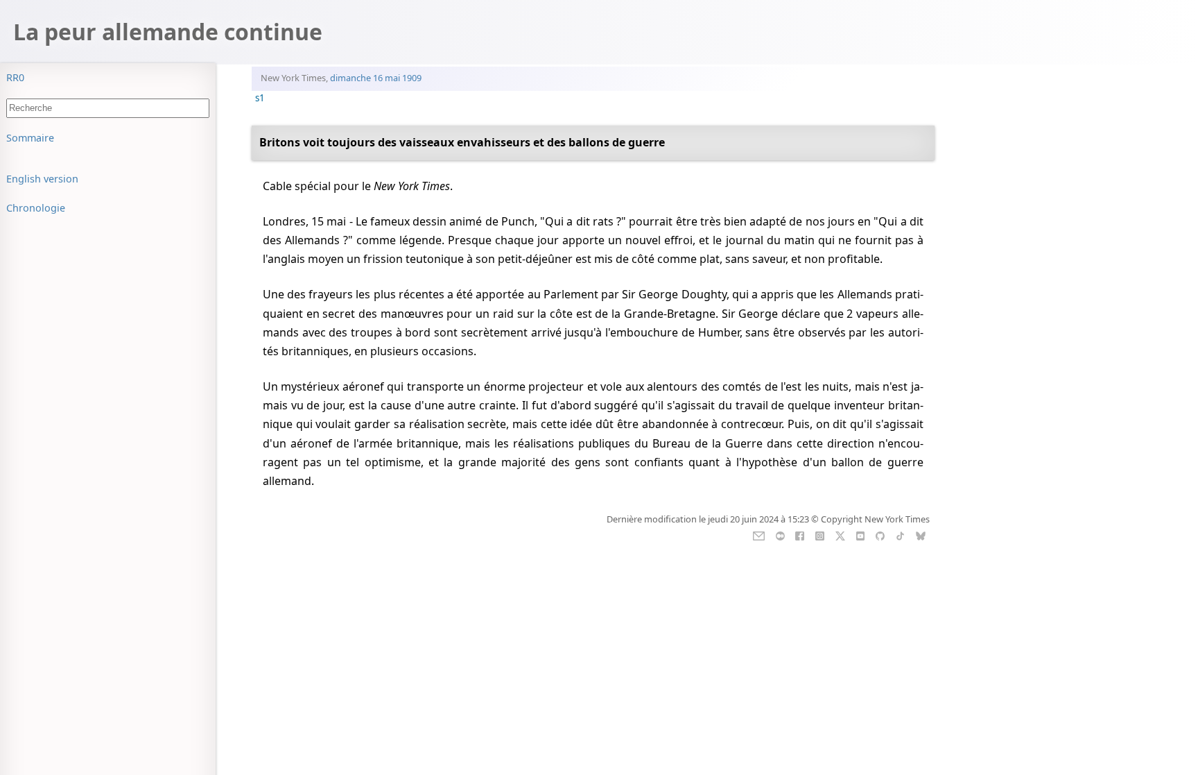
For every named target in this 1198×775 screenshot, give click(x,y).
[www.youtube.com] (860, 534)
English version (42, 178)
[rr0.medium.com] (780, 534)
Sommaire (30, 137)
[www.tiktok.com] (900, 534)
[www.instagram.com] (820, 534)
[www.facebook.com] (800, 534)
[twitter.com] (840, 534)
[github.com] (880, 534)
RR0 (15, 77)
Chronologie (35, 207)
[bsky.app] (920, 534)
